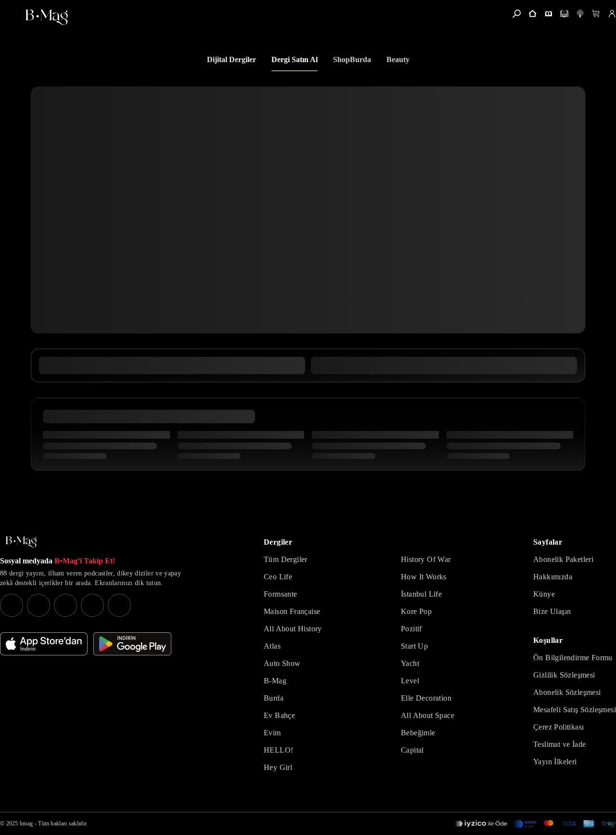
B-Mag (275, 681)
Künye (544, 594)
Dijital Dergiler (231, 59)
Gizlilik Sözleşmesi (564, 675)
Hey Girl (278, 767)
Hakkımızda (552, 577)
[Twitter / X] (65, 605)
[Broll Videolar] (580, 14)
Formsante (280, 594)
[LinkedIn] (92, 605)
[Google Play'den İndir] (132, 643)
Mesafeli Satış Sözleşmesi (574, 709)
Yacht (410, 663)
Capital (412, 750)
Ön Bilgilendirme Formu (573, 657)
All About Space (427, 715)
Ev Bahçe (279, 715)
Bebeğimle (418, 733)
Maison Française (292, 611)
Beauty (398, 59)
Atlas (272, 646)
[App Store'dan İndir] (44, 643)
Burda (273, 698)
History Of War (426, 559)
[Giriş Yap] (612, 14)
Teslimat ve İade (559, 744)
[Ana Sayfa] (21, 542)
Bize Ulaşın (552, 611)
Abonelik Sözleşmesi (567, 692)
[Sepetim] (596, 14)
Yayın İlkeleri (555, 761)
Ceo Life (278, 577)
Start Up (414, 646)
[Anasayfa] (532, 14)
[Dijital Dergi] (564, 14)
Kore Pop (416, 611)
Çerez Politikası (558, 727)
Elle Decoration (426, 698)
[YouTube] (38, 605)
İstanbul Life (421, 594)
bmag (26, 823)
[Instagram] (11, 605)
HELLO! (278, 750)
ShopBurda (352, 59)
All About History (293, 629)
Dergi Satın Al (294, 59)
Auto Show (282, 663)
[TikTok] (119, 605)
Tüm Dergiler (286, 559)
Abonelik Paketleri (563, 559)
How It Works (424, 577)
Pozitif (411, 629)
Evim (272, 733)
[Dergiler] (548, 14)
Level (410, 681)
